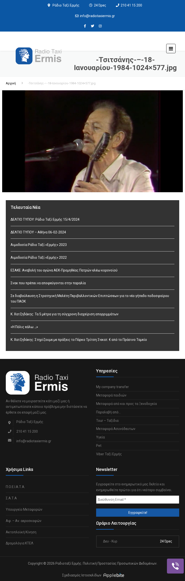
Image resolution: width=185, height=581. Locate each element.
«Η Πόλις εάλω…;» (24, 327)
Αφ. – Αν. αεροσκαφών (23, 521)
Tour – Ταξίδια (107, 421)
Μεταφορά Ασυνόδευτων (115, 429)
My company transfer (112, 387)
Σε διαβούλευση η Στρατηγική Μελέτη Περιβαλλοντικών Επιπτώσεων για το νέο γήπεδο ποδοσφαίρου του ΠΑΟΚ (90, 299)
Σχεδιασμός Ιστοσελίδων (81, 575)
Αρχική (11, 83)
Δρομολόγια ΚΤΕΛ (19, 543)
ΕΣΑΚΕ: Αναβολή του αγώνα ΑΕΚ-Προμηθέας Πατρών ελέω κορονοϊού (64, 270)
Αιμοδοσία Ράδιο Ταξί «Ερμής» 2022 (39, 257)
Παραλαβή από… (108, 412)
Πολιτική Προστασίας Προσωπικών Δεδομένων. (120, 563)
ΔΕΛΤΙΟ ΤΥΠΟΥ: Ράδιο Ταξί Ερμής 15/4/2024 (45, 219)
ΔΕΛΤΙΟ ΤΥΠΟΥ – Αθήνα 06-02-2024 (38, 232)
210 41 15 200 (131, 5)
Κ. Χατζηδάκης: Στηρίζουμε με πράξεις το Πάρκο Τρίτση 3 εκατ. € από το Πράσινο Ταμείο (79, 340)
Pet (98, 446)
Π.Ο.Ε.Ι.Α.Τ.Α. (15, 487)
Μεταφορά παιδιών (111, 395)
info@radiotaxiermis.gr (97, 16)
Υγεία (100, 437)
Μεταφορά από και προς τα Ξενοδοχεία (126, 404)
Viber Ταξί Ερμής (109, 454)
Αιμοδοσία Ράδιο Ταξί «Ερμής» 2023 (39, 245)
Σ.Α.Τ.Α (11, 498)
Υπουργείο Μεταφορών (24, 509)
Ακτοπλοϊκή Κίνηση (21, 532)
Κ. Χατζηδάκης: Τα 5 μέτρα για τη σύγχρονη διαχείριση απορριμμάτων (65, 314)
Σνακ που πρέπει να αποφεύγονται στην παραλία (48, 283)
